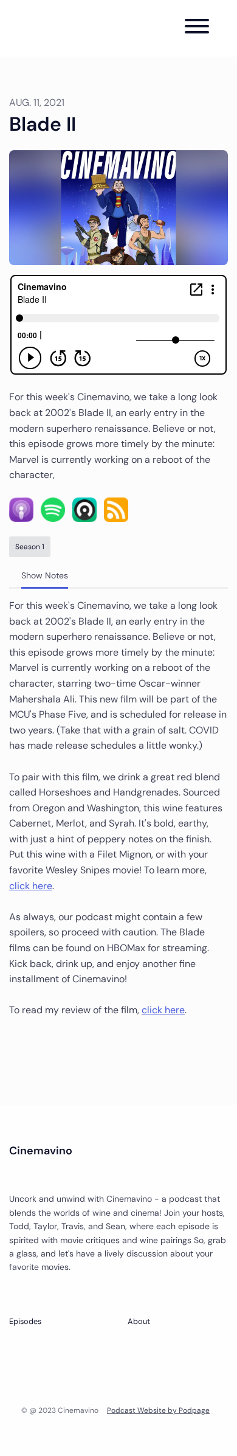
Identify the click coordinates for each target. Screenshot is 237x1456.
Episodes (25, 1321)
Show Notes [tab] (44, 575)
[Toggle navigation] (197, 28)
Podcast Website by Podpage (158, 1410)
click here (30, 885)
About (139, 1321)
